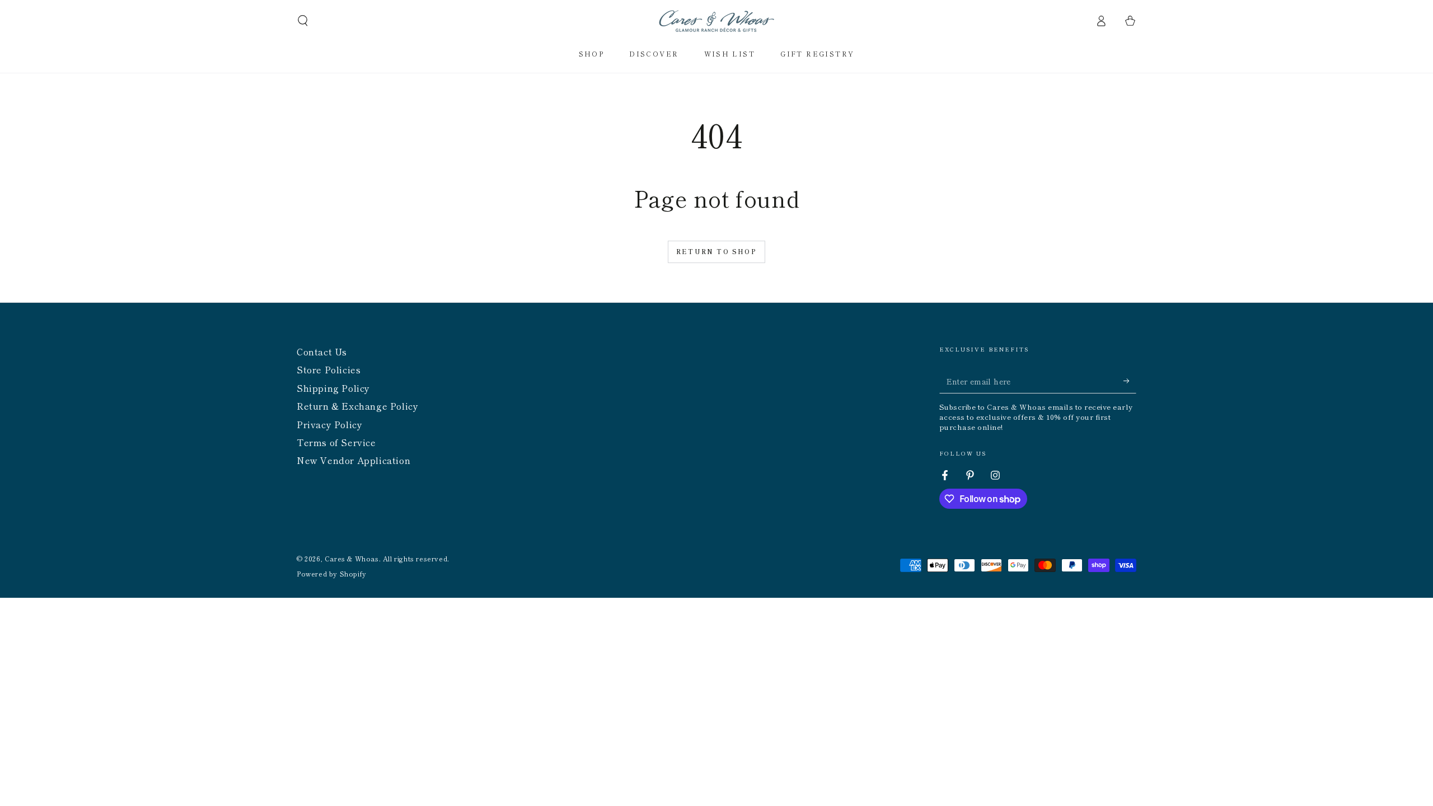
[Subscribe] (1129, 380)
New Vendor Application (353, 460)
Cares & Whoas (352, 558)
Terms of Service (336, 442)
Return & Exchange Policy (357, 406)
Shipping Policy (333, 388)
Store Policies (328, 369)
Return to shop (716, 251)
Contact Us (322, 351)
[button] (302, 20)
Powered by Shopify (332, 573)
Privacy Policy (329, 424)
